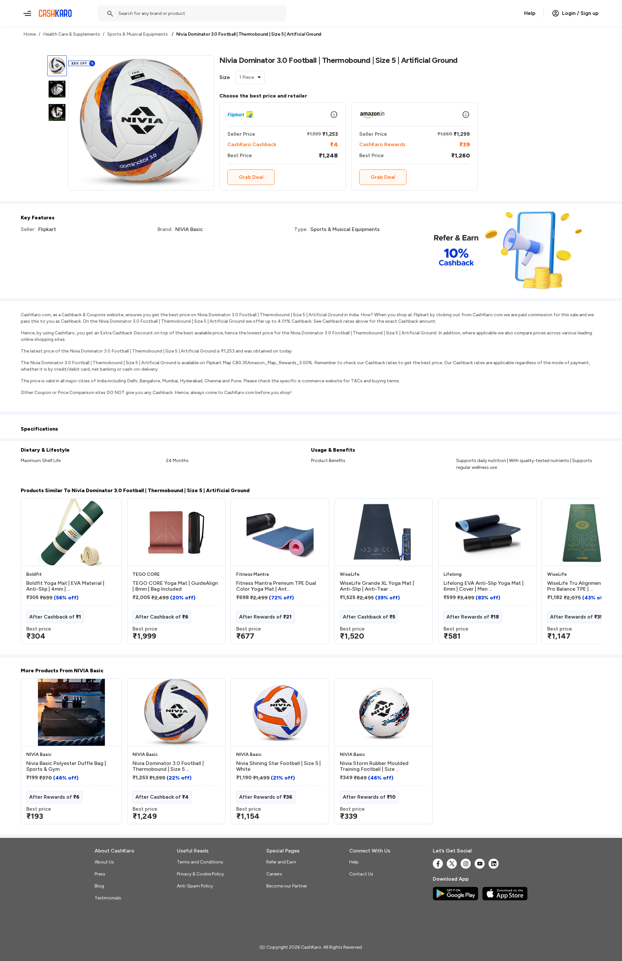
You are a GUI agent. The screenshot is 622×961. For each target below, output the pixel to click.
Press (100, 874)
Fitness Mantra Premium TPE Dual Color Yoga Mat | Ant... (276, 586)
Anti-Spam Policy (195, 886)
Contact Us (361, 874)
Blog (99, 886)
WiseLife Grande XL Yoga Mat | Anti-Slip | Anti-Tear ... (377, 586)
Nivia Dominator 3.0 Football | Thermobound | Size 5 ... (168, 766)
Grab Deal (251, 177)
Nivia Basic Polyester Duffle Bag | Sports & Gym (66, 766)
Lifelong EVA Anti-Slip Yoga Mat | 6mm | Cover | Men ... (483, 586)
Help (530, 13)
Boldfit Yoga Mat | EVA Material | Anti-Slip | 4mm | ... (65, 586)
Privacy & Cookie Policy (200, 874)
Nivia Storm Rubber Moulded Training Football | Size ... (374, 766)
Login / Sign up (580, 13)
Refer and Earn (281, 862)
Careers (274, 874)
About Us (104, 862)
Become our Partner (286, 886)
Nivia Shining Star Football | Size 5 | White (278, 766)
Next (583, 573)
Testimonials (108, 898)
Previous (34, 573)
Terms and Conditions (200, 862)
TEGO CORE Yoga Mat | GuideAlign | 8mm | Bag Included (175, 586)
